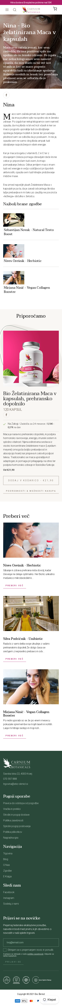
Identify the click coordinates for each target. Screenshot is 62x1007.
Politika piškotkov (12, 831)
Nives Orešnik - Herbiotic (23, 260)
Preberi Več (15, 585)
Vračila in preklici (12, 808)
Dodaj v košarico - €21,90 (31, 480)
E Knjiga (7, 876)
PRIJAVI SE (13, 962)
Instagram (8, 897)
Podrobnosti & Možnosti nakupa (31, 491)
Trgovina (7, 853)
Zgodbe (7, 870)
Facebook (8, 892)
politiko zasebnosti (35, 954)
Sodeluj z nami (11, 903)
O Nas (6, 864)
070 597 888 (10, 778)
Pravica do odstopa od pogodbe (21, 803)
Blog (5, 859)
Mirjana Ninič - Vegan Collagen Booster (27, 289)
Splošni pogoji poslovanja (17, 826)
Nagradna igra (10, 837)
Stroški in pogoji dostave (16, 814)
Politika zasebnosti (13, 820)
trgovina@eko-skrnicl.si (15, 783)
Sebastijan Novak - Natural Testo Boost (29, 231)
